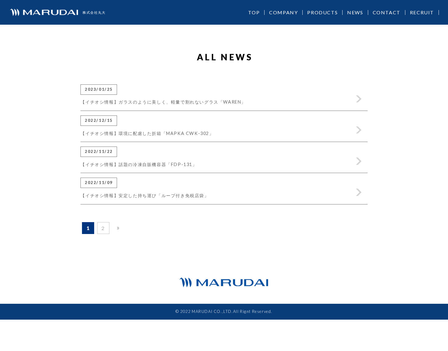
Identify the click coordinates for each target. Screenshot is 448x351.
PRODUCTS (322, 12)
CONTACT (386, 12)
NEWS (355, 12)
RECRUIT (422, 12)
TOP (254, 12)
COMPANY (283, 12)
